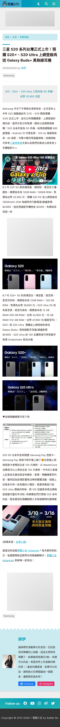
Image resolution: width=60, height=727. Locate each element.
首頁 (7, 37)
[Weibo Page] (46, 703)
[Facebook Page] (25, 703)
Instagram (47, 683)
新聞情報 (24, 37)
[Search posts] (46, 3)
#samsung (9, 75)
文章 (14, 37)
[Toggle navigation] (54, 3)
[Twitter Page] (53, 703)
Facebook (28, 683)
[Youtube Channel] (32, 703)
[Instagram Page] (39, 703)
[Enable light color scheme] (38, 3)
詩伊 (23, 68)
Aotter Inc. (53, 717)
